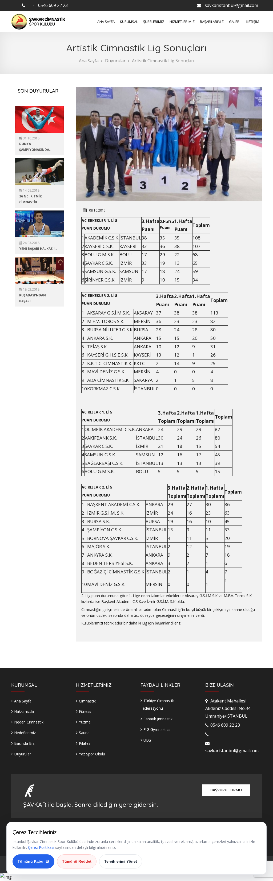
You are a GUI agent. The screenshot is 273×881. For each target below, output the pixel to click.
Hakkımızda (24, 711)
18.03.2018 (30, 289)
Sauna (84, 732)
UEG (147, 740)
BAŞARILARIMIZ (212, 21)
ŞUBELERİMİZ (153, 21)
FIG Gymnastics (156, 729)
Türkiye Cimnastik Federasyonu (157, 704)
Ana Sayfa (89, 60)
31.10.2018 (30, 138)
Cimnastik (87, 701)
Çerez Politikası (41, 847)
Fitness (85, 711)
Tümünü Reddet (76, 861)
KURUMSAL (129, 21)
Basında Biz (24, 743)
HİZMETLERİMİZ (182, 21)
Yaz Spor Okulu (92, 753)
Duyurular (115, 60)
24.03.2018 (30, 243)
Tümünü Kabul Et (33, 861)
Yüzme (85, 722)
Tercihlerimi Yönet (120, 861)
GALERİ (234, 21)
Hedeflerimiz (25, 732)
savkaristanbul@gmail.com (231, 5)
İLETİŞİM (252, 21)
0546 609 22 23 (53, 5)
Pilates (84, 743)
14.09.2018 (30, 190)
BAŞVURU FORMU (226, 789)
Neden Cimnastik (28, 722)
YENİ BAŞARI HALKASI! (37, 248)
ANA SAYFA (106, 21)
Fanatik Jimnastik (157, 718)
